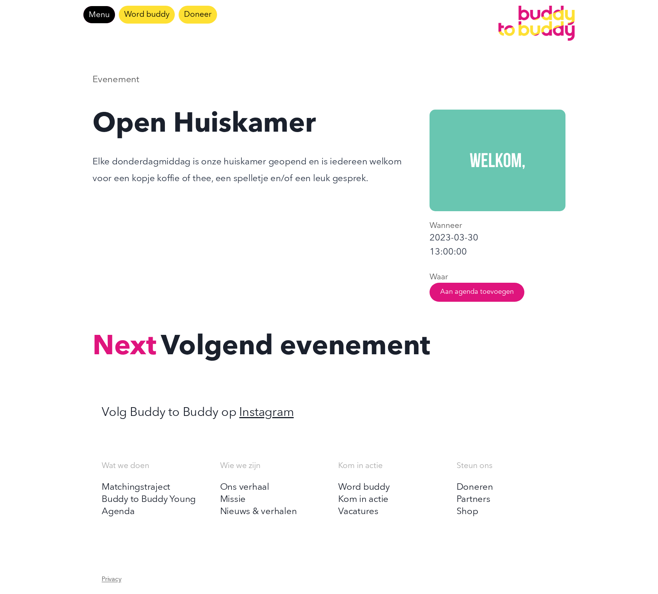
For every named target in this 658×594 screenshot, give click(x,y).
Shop (467, 511)
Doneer (198, 15)
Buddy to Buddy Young (149, 499)
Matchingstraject (136, 487)
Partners (473, 499)
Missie (233, 499)
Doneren (475, 487)
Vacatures (358, 511)
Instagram (266, 413)
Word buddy (146, 15)
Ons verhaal (244, 487)
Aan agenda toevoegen (477, 291)
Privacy (111, 579)
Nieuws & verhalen (258, 511)
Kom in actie (363, 499)
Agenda (118, 511)
